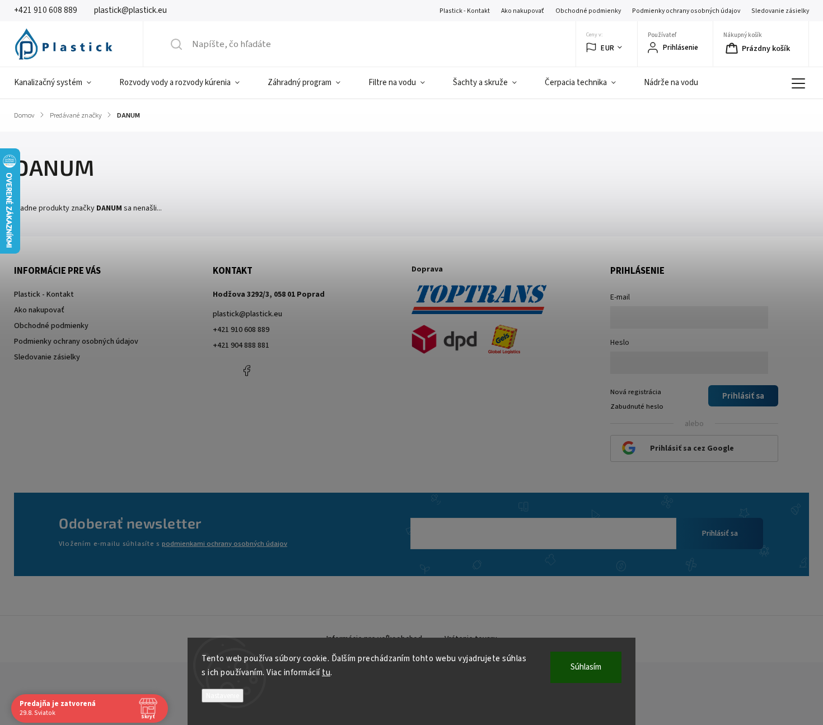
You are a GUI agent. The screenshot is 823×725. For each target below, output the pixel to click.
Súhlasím (586, 667)
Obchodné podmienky (588, 11)
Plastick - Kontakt (464, 11)
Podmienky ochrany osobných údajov (686, 11)
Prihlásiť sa (720, 533)
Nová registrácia (635, 392)
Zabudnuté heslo (636, 406)
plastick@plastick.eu (247, 314)
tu (326, 673)
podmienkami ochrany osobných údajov (224, 544)
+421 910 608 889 (241, 329)
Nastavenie (222, 695)
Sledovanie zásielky (780, 11)
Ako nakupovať (522, 11)
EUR (608, 48)
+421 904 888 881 (241, 345)
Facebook (246, 370)
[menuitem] (59, 83)
